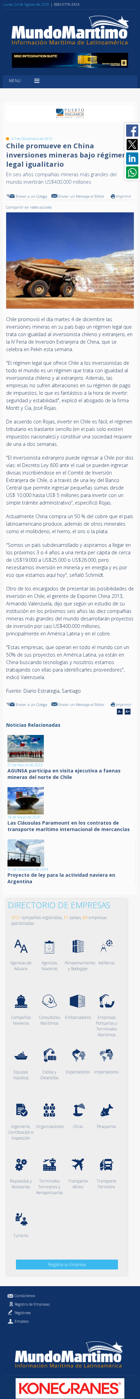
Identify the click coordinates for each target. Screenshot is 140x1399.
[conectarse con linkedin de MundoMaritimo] (132, 158)
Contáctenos (25, 1295)
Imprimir (124, 196)
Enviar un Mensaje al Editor (81, 196)
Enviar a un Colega (31, 196)
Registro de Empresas (32, 1304)
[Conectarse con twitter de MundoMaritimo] (132, 144)
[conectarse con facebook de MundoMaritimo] (132, 130)
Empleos (22, 1321)
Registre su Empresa (67, 1264)
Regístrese (23, 1312)
